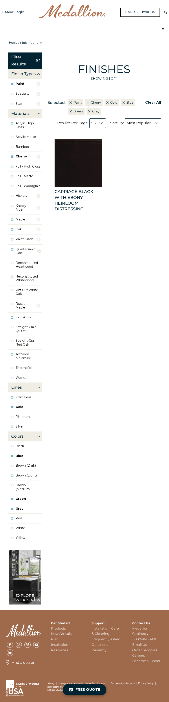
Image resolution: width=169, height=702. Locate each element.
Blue (19, 456)
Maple (20, 219)
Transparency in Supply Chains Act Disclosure (82, 683)
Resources (59, 650)
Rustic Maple (20, 306)
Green (21, 499)
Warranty (99, 650)
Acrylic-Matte (26, 137)
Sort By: (130, 123)
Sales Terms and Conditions (61, 686)
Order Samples (144, 650)
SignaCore (23, 317)
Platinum (23, 417)
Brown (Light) (26, 475)
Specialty (22, 94)
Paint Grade (25, 239)
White (20, 528)
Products (58, 628)
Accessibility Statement (122, 683)
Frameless (23, 397)
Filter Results (18, 61)
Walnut (21, 378)
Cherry (21, 156)
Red (19, 518)
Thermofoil (24, 368)
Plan (55, 639)
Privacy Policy (145, 683)
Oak (19, 229)
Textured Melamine (23, 356)
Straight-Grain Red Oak (26, 342)
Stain (19, 104)
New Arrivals (61, 634)
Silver (20, 426)
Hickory (21, 196)
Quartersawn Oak (25, 251)
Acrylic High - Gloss (26, 125)
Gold (19, 407)
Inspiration (59, 644)
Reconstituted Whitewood (27, 278)
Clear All (153, 102)
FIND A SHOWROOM (140, 12)
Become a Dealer (146, 661)
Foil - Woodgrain (28, 186)
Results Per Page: (76, 123)
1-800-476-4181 (144, 639)
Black (20, 446)
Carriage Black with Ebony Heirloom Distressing (74, 200)
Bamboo (22, 147)
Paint (20, 84)
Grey (19, 509)
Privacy (51, 683)
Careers (138, 655)
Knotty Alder (21, 208)
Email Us (139, 644)
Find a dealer (23, 662)
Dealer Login (13, 12)
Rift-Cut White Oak (27, 292)
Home (13, 42)
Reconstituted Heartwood (27, 265)
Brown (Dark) (26, 465)
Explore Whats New (27, 598)
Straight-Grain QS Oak (26, 329)
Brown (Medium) (23, 487)
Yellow (20, 538)
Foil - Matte (24, 176)
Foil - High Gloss (28, 166)
